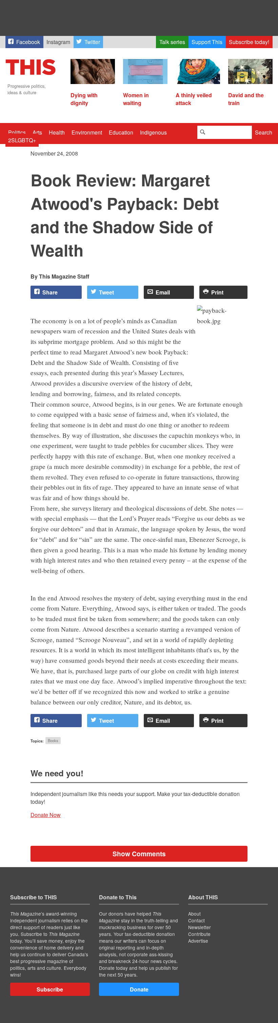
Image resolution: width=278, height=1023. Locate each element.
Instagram (58, 42)
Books (53, 740)
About (194, 913)
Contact (196, 920)
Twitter (92, 42)
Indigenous (153, 132)
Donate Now (46, 815)
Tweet (106, 292)
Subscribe (50, 989)
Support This (207, 42)
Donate (139, 989)
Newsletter (199, 927)
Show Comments (139, 853)
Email (163, 292)
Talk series (172, 42)
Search (263, 132)
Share (50, 292)
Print (217, 292)
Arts (37, 132)
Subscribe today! (249, 42)
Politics (17, 132)
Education (121, 132)
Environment (87, 132)
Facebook (28, 42)
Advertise (198, 940)
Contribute (199, 933)
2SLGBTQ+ (22, 140)
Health (57, 132)
